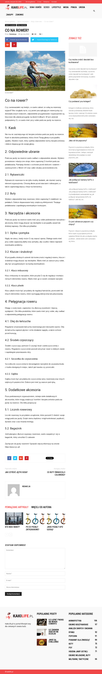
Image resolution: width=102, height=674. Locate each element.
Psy (70, 647)
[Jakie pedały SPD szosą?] (56, 518)
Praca (74, 7)
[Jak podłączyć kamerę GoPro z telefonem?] (83, 170)
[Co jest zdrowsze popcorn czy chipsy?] (83, 212)
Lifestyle (56, 7)
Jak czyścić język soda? (16, 472)
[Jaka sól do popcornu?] (83, 131)
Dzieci (47, 7)
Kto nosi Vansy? (12, 527)
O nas (39, 2)
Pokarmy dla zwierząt (79, 640)
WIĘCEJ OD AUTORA (41, 507)
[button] (94, 11)
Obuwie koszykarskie (78, 624)
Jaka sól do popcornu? (78, 140)
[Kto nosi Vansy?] (14, 518)
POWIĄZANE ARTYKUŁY (16, 507)
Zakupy (9, 14)
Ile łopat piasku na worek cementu (56, 622)
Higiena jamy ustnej (78, 651)
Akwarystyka (75, 621)
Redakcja (12, 34)
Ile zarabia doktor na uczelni (54, 632)
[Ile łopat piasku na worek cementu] (42, 622)
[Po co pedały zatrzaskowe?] (35, 518)
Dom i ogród (35, 7)
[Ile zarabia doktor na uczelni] (42, 632)
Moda (66, 7)
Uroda (82, 7)
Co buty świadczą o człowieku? (56, 473)
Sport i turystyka (10, 25)
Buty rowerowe (22, 25)
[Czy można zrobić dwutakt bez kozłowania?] (83, 50)
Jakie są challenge (53, 641)
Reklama (46, 2)
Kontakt (54, 2)
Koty (71, 644)
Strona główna (30, 2)
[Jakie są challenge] (42, 642)
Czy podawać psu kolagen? (80, 101)
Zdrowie (19, 14)
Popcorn (73, 636)
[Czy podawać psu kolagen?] (83, 92)
